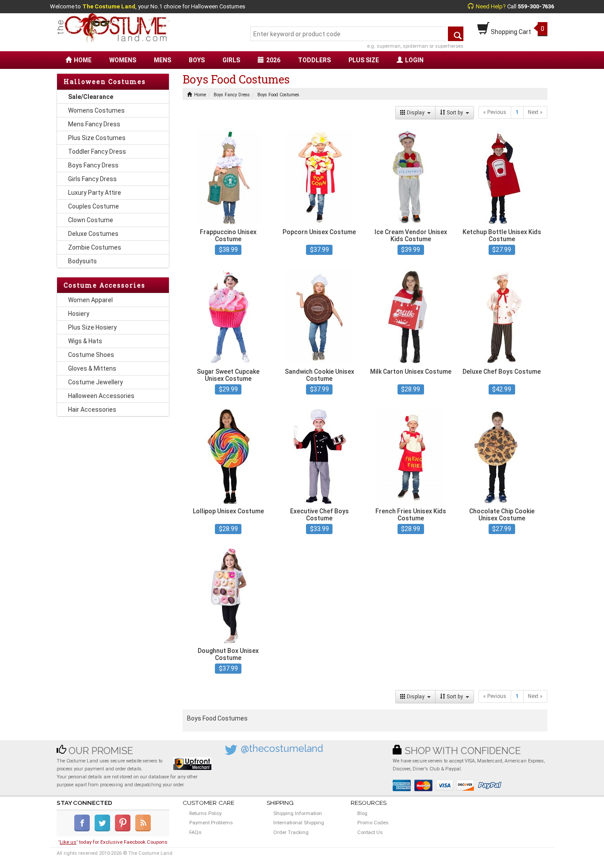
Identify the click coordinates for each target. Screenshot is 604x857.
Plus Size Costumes (97, 137)
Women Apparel (90, 299)
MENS (162, 60)
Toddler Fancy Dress (97, 151)
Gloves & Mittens (92, 368)
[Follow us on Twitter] (104, 830)
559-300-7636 (536, 6)
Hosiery (78, 313)
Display (416, 113)
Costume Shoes (91, 354)
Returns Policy (205, 813)
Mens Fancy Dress (94, 124)
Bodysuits (82, 261)
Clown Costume (90, 220)
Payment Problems (211, 822)
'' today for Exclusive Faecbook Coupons (113, 842)
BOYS (197, 60)
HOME (83, 60)
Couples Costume (93, 206)
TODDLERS (314, 60)
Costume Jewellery (95, 382)
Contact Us (370, 832)
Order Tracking (291, 832)
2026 (273, 60)
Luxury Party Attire (94, 192)
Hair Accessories (92, 409)
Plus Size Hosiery (92, 327)
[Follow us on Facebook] (83, 830)
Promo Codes (373, 822)
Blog (362, 813)
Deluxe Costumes (93, 233)
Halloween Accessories (101, 395)
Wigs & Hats (85, 341)
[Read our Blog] (143, 830)
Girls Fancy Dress (92, 178)
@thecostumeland (282, 748)
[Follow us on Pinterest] (124, 830)
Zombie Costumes (94, 247)
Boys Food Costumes (278, 95)
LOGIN (414, 60)
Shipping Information (297, 813)
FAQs (195, 832)
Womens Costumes (96, 110)
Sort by (455, 113)
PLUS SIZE (363, 60)
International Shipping (298, 822)
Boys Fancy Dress (93, 165)
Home (200, 95)
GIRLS (231, 60)
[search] (455, 34)
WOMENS (122, 60)
